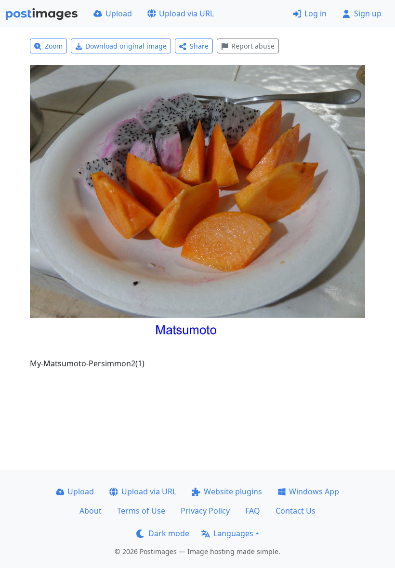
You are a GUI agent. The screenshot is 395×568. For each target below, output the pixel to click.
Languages (233, 533)
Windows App (314, 491)
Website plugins (233, 491)
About (90, 510)
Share (199, 46)
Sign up (368, 13)
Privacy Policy (205, 510)
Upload (118, 13)
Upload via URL (186, 13)
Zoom (54, 46)
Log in (315, 13)
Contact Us (296, 510)
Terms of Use (141, 510)
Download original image (126, 46)
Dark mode (168, 533)
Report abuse (253, 46)
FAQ (252, 510)
